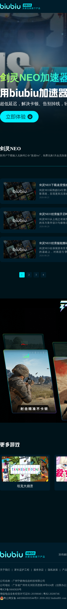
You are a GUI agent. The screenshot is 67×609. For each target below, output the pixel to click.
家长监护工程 (21, 569)
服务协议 (39, 569)
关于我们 (5, 569)
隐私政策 (53, 569)
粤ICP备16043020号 (10, 589)
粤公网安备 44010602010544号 (20, 598)
